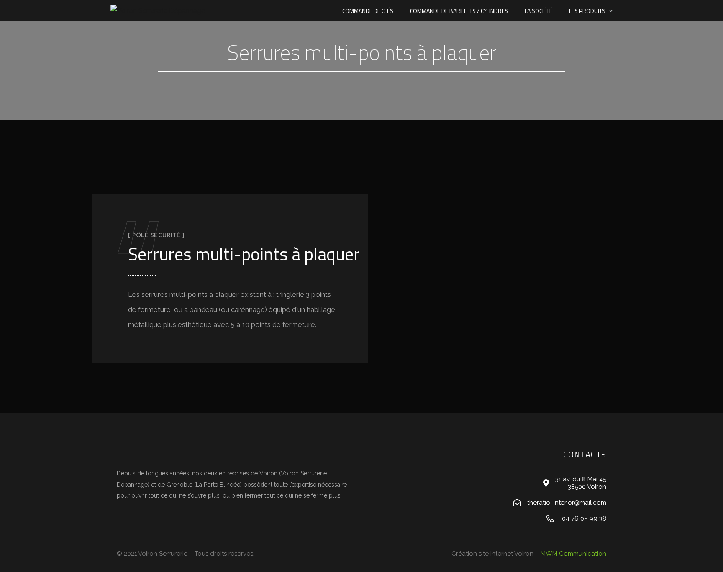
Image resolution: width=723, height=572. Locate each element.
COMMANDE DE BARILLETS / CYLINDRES (459, 10)
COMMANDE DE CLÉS (367, 10)
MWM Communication (573, 553)
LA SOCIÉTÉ (538, 10)
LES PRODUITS (587, 10)
